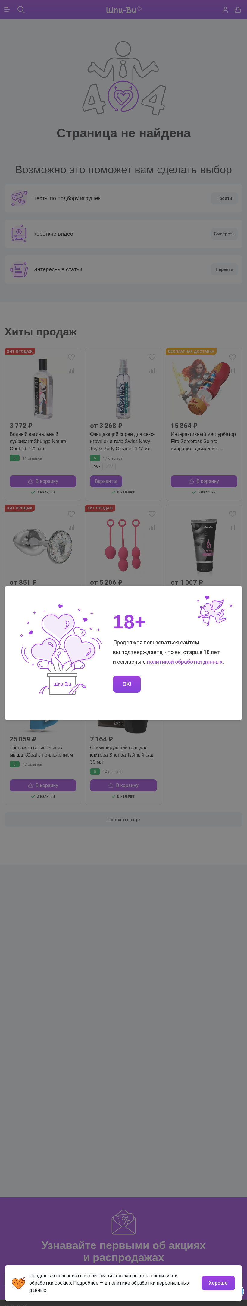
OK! (127, 684)
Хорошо (218, 1283)
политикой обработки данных (185, 662)
